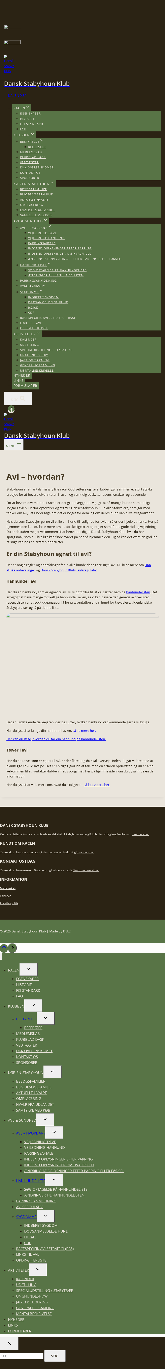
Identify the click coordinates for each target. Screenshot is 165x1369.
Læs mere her (140, 834)
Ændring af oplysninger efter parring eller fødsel (74, 258)
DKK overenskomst (37, 167)
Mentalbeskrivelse (37, 370)
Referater (37, 147)
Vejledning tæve (42, 233)
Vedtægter (29, 162)
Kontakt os (30, 172)
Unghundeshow (34, 355)
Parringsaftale (42, 243)
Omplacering (31, 204)
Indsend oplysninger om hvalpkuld (60, 253)
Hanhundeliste (30, 1180)
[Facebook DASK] (11, 410)
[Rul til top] (4, 948)
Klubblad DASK (33, 157)
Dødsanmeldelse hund (48, 302)
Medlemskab (31, 152)
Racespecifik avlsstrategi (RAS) (47, 318)
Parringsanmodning (38, 280)
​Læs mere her (85, 852)
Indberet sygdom (43, 297)
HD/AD (33, 307)
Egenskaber (30, 113)
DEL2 (67, 931)
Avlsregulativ (32, 285)
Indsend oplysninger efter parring (60, 248)
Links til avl (31, 323)
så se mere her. (84, 730)
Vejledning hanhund (46, 238)
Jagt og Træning (35, 360)
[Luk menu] (1, 956)
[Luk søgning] (9, 1343)
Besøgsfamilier (33, 189)
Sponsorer (29, 178)
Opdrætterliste (34, 328)
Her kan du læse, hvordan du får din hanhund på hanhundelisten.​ (56, 739)
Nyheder (21, 375)
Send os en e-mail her (86, 870)
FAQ (23, 129)
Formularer (25, 385)
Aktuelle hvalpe (34, 199)
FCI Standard (31, 124)
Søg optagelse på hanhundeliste (57, 270)
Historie (27, 119)
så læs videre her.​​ (97, 785)
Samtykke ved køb (36, 215)
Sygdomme (26, 1216)
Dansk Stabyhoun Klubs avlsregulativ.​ (69, 570)
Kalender (17, 95)
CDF (31, 312)
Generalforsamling (37, 365)
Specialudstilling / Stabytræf (46, 350)
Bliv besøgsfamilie (36, 194)
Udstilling (29, 345)
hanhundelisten (138, 592)
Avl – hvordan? (30, 1133)
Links (18, 380)
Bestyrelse (26, 1019)
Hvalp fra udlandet (37, 210)
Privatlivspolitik (9, 903)
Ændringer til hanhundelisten (56, 275)
